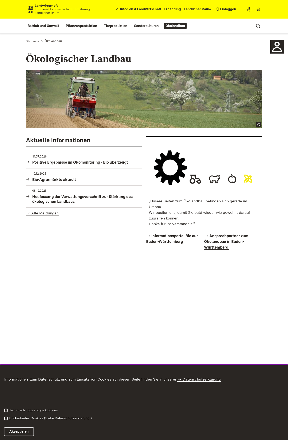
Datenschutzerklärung (202, 379)
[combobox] (258, 9)
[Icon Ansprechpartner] (277, 47)
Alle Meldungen (45, 213)
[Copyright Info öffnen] (258, 124)
